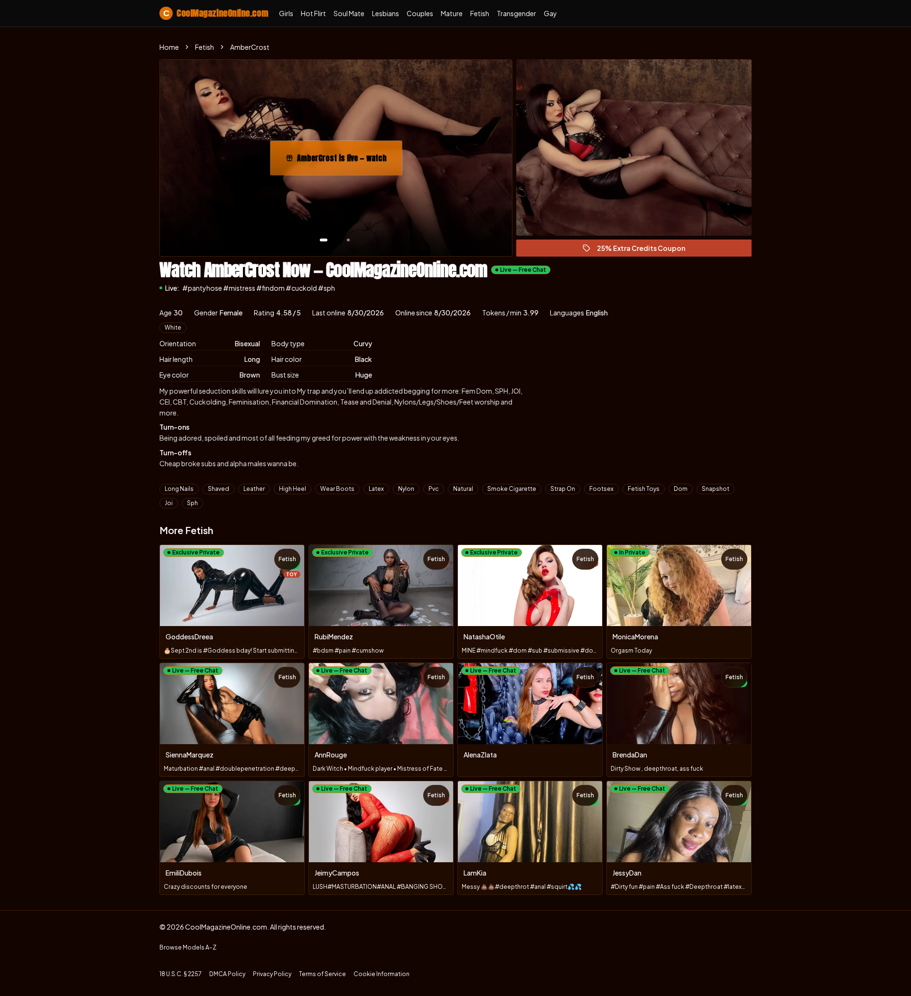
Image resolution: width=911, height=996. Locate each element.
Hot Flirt (313, 13)
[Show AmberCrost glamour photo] (348, 240)
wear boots (337, 488)
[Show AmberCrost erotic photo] (323, 240)
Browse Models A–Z (187, 947)
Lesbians (385, 13)
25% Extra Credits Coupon (645, 250)
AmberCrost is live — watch (347, 160)
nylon (406, 488)
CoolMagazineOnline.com (215, 13)
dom (681, 488)
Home (169, 47)
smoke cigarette (511, 488)
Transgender (516, 13)
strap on (562, 488)
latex (376, 488)
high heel (292, 488)
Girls (286, 13)
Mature (452, 13)
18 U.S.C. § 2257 (180, 974)
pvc (433, 488)
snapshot (715, 488)
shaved (218, 488)
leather (254, 488)
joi (169, 503)
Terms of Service (322, 974)
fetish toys (644, 488)
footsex (601, 488)
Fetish (479, 13)
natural (463, 488)
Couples (420, 13)
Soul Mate (349, 13)
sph (192, 503)
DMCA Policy (227, 974)
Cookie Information (381, 974)
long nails (179, 488)
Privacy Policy (272, 974)
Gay (550, 13)
